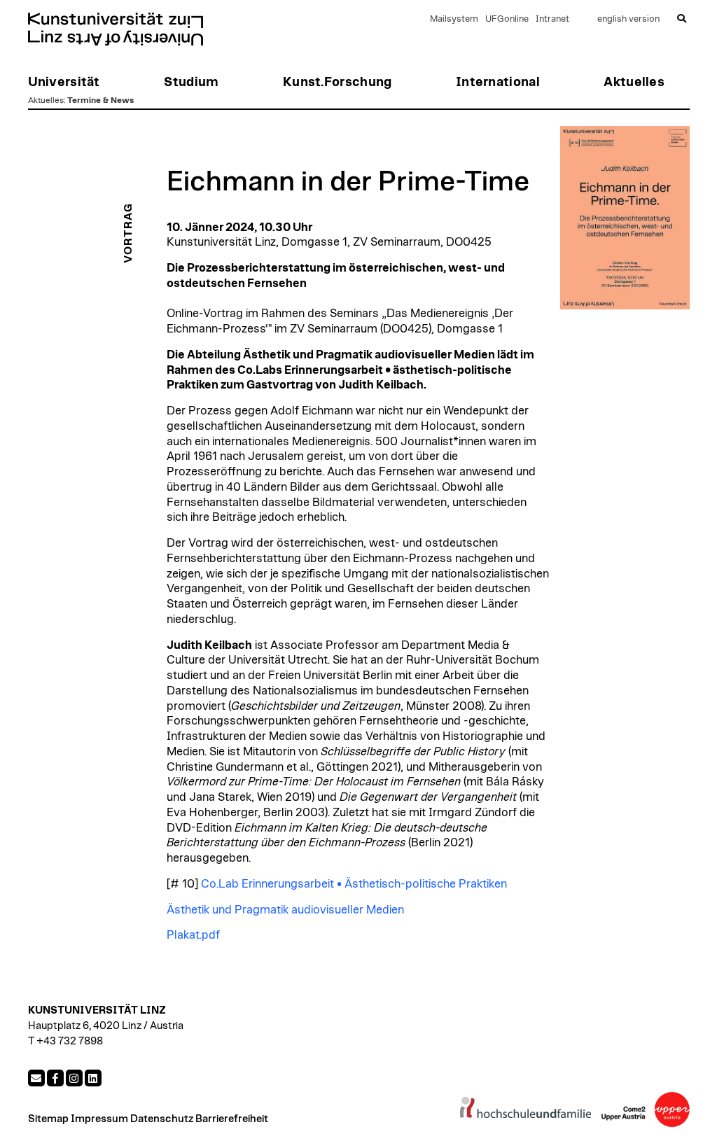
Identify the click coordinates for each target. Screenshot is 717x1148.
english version (628, 19)
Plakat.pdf (193, 935)
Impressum (99, 1119)
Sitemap (48, 1119)
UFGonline (507, 19)
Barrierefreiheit (231, 1119)
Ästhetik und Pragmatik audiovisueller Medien (285, 910)
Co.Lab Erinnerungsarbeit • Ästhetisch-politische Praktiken (354, 884)
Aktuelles (46, 100)
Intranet (552, 19)
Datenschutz (161, 1119)
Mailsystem (454, 19)
